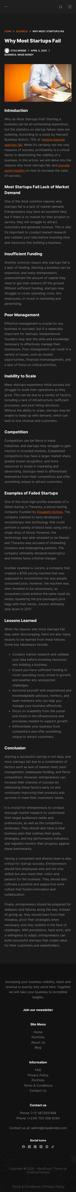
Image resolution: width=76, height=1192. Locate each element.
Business (10, 54)
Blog (38, 1047)
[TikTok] (52, 1146)
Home (38, 1032)
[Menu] (70, 7)
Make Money (26, 54)
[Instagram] (35, 1146)
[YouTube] (41, 1146)
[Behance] (46, 1146)
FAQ (38, 1070)
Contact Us (38, 1090)
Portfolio (38, 1037)
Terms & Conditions (38, 1085)
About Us (38, 1042)
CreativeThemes (38, 1172)
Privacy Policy (38, 1075)
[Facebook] (23, 1146)
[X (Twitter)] (29, 1146)
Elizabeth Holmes (50, 512)
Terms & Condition (25, 1186)
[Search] (60, 6)
